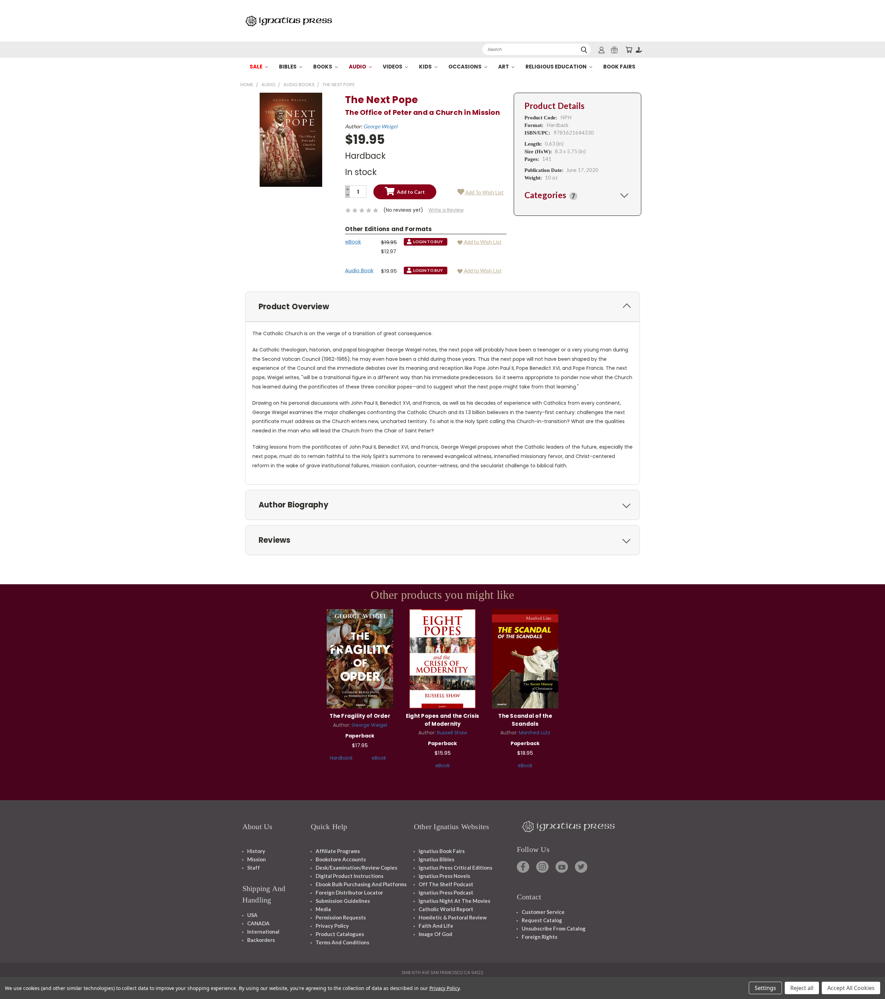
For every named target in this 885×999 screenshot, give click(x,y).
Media (323, 909)
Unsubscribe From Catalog (554, 928)
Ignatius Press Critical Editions (455, 867)
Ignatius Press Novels (444, 876)
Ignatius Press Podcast (446, 892)
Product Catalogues (340, 934)
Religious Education (556, 66)
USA (252, 915)
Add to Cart (360, 658)
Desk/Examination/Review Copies (356, 867)
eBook (353, 241)
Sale (256, 66)
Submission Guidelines (343, 901)
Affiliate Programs (338, 851)
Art (504, 66)
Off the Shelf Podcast (446, 884)
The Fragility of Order (359, 716)
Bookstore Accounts (341, 859)
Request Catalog (542, 920)
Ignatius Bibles (436, 859)
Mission (256, 859)
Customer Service (543, 912)
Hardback (341, 757)
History (256, 851)
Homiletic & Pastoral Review (453, 917)
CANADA (258, 923)
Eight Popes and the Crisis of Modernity (442, 719)
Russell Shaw (452, 732)
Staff (253, 867)
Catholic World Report (446, 909)
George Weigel (380, 126)
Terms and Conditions (342, 942)
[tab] (577, 195)
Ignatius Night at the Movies (454, 901)
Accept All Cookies (851, 988)
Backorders (261, 940)
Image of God (435, 934)
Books (323, 66)
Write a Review (446, 210)
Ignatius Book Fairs (442, 851)
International (263, 931)
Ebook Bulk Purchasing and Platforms (361, 884)
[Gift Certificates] (614, 50)
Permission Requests (341, 917)
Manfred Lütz (534, 732)
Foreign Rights (539, 937)
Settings (765, 988)
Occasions (465, 66)
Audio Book (359, 270)
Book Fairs (619, 66)
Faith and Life (436, 926)
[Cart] (629, 50)
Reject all (801, 988)
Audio (358, 66)
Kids (426, 66)
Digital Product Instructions (349, 876)
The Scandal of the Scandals (525, 719)
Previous (866, 977)
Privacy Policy (332, 926)
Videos (393, 66)
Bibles (288, 66)
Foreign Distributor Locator (349, 892)
